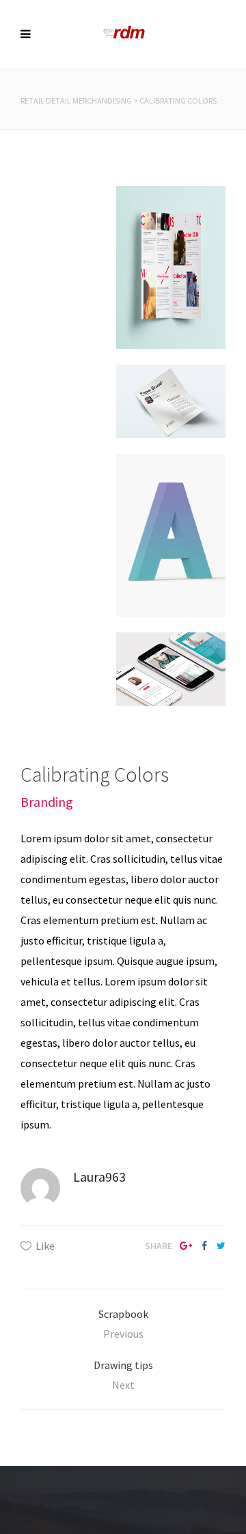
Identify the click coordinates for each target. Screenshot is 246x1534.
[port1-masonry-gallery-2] (171, 417)
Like (45, 1246)
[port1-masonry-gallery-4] (171, 275)
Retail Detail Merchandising (76, 100)
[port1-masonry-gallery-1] (171, 543)
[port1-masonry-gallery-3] (171, 684)
